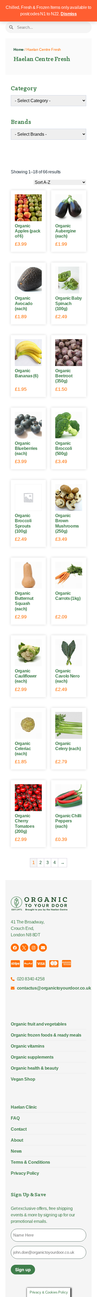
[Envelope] (43, 948)
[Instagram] (34, 948)
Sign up (23, 1269)
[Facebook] (15, 948)
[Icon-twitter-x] (24, 948)
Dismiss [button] (69, 14)
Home (18, 50)
